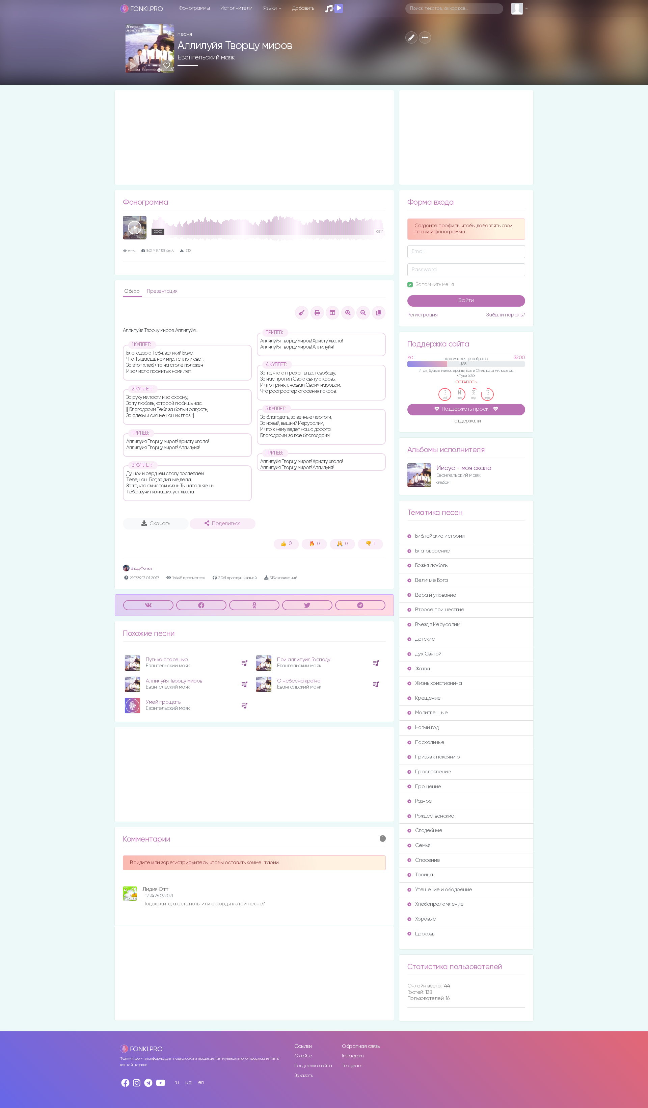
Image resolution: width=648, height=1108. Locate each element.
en (201, 1082)
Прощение (428, 786)
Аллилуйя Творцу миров (174, 681)
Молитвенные (431, 712)
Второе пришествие (439, 609)
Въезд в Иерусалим (437, 624)
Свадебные (428, 830)
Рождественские (434, 816)
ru (176, 1082)
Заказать (303, 1075)
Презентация (162, 291)
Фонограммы (194, 8)
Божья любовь (431, 565)
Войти (466, 300)
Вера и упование (435, 595)
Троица (424, 874)
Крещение (428, 698)
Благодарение (432, 550)
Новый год (427, 727)
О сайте (303, 1056)
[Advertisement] (254, 137)
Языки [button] (270, 8)
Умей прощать (163, 702)
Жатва (422, 668)
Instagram (353, 1056)
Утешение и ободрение (443, 889)
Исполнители (236, 8)
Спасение (427, 860)
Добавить (303, 8)
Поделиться (226, 523)
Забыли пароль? (505, 314)
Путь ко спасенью (167, 659)
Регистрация (422, 314)
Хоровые (425, 919)
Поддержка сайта (313, 1065)
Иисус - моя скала (463, 468)
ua (188, 1082)
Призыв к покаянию (437, 756)
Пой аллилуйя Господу (303, 659)
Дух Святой (428, 653)
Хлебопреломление (439, 904)
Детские (425, 639)
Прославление (433, 771)
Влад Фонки (141, 568)
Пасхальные (429, 742)
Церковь (424, 933)
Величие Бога (431, 580)
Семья (422, 845)
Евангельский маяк (206, 57)
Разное (423, 801)
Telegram (352, 1065)
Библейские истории (440, 536)
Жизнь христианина (438, 683)
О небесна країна (298, 681)
